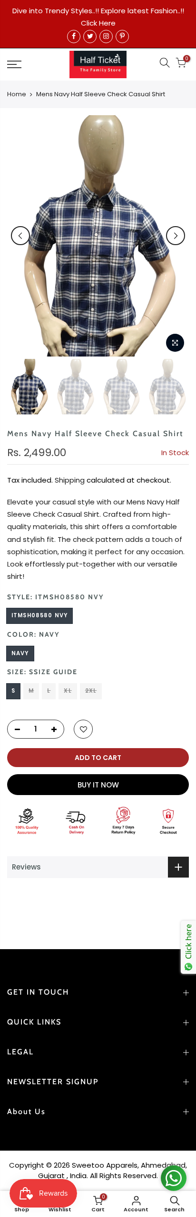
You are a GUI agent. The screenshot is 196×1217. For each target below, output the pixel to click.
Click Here (98, 23)
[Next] (175, 235)
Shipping (70, 480)
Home (16, 94)
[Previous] (20, 235)
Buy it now (98, 785)
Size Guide (56, 672)
